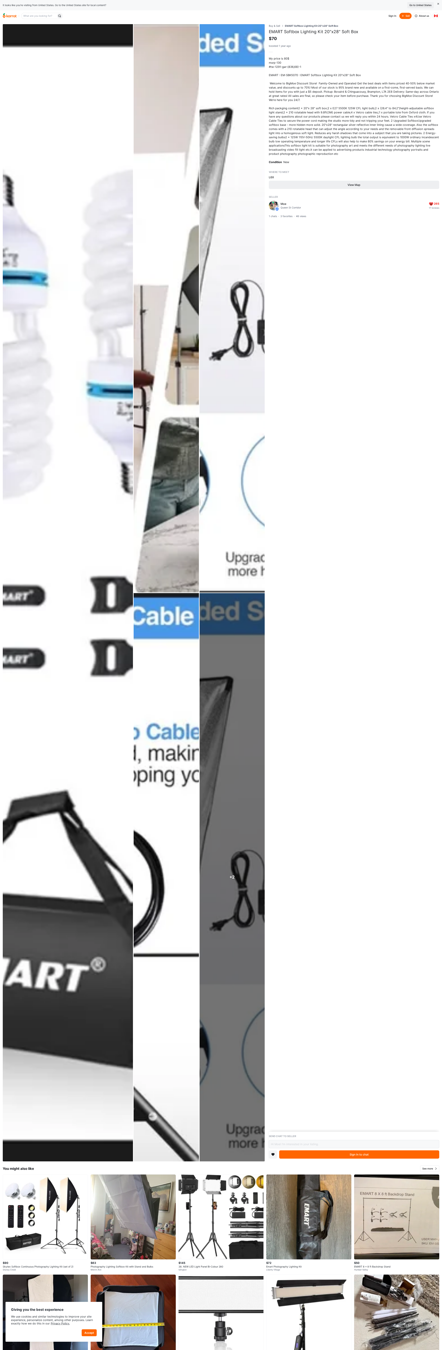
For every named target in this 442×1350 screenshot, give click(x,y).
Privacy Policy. (60, 1323)
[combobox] (39, 16)
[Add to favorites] (273, 1154)
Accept (89, 1332)
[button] (429, 1169)
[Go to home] (10, 15)
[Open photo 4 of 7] (166, 877)
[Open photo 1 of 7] (68, 592)
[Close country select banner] (438, 3)
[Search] (59, 15)
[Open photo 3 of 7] (232, 308)
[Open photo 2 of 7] (166, 308)
